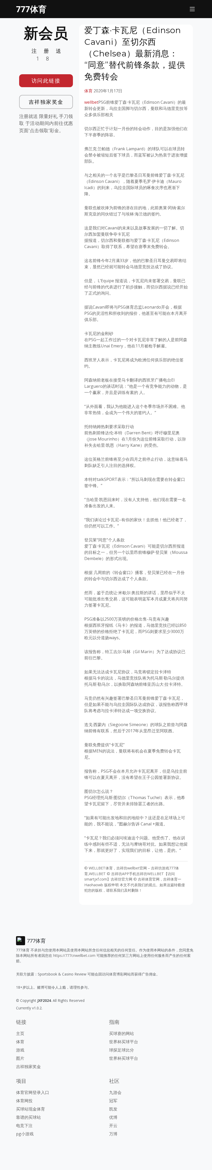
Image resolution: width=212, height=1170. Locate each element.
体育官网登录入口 (32, 1092)
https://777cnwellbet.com (74, 955)
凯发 (113, 1109)
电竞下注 (24, 1125)
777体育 (31, 8)
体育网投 (24, 1101)
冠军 (113, 1101)
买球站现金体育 (30, 1109)
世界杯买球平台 (123, 1042)
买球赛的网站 (121, 1033)
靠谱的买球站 (28, 1117)
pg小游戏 (25, 1134)
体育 (88, 91)
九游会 (115, 1092)
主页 (20, 1033)
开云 (113, 1125)
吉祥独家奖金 (46, 101)
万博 (113, 1134)
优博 (113, 1117)
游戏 (20, 1050)
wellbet (91, 102)
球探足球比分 (121, 1050)
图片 (20, 1058)
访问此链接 (46, 80)
